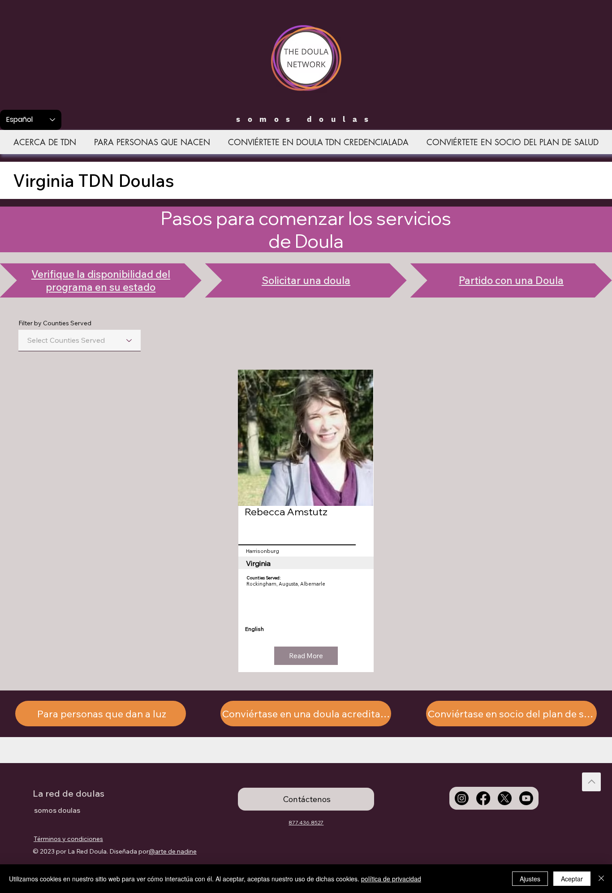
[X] (505, 798)
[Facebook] (483, 798)
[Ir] (591, 781)
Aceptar (572, 878)
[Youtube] (526, 798)
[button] (306, 656)
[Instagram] (462, 798)
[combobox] (79, 340)
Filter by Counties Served (54, 323)
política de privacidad (391, 878)
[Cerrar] (601, 878)
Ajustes (530, 878)
